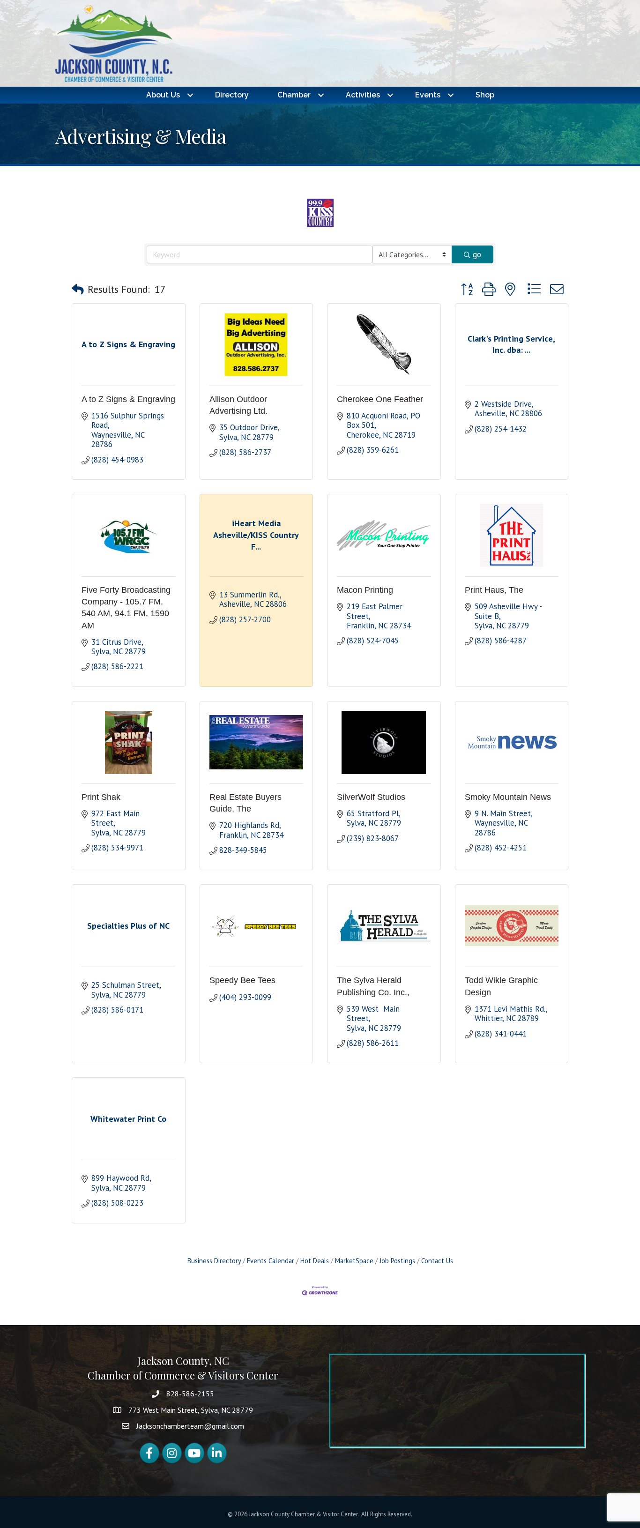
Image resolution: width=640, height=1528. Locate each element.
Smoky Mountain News (508, 797)
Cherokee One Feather (380, 399)
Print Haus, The (494, 590)
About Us (163, 94)
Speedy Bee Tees (242, 980)
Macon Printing (365, 590)
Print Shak (101, 797)
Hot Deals (314, 1260)
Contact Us (437, 1260)
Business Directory (214, 1260)
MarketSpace (354, 1260)
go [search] (477, 254)
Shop (485, 94)
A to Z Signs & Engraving (128, 399)
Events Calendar (270, 1260)
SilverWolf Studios (371, 797)
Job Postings (397, 1260)
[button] (78, 289)
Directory (232, 94)
